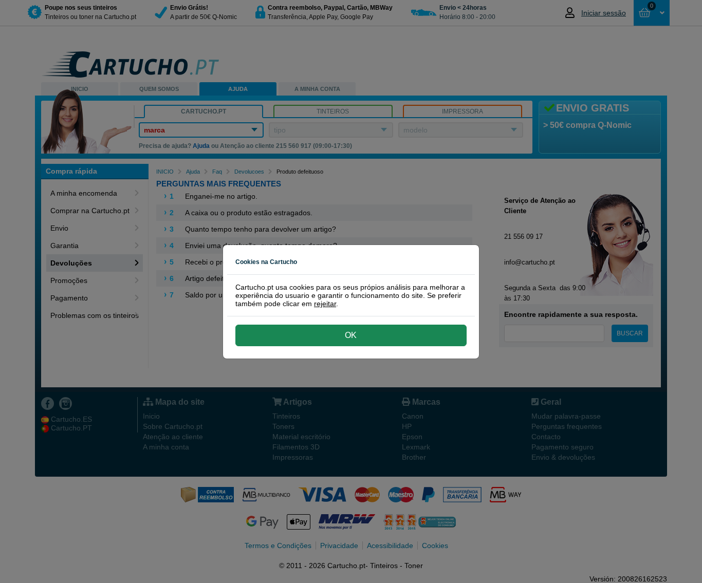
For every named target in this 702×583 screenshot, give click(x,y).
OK (351, 335)
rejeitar (325, 303)
